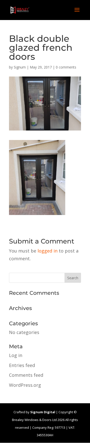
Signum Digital (42, 412)
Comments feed (26, 375)
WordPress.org (25, 385)
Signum (20, 67)
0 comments (66, 67)
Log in (15, 355)
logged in (48, 251)
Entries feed (22, 365)
